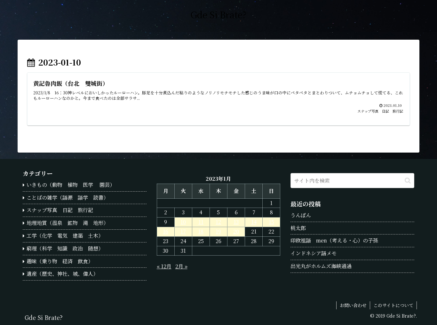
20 (236, 231)
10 (183, 222)
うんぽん (300, 215)
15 (271, 222)
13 (236, 222)
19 (218, 231)
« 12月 (164, 266)
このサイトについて (393, 305)
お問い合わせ (353, 305)
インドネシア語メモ (313, 253)
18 (200, 231)
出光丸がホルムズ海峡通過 (321, 266)
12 (218, 222)
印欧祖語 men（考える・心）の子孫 (334, 240)
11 (200, 222)
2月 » (181, 266)
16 (165, 231)
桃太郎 (298, 228)
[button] (407, 180)
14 (254, 222)
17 (183, 231)
